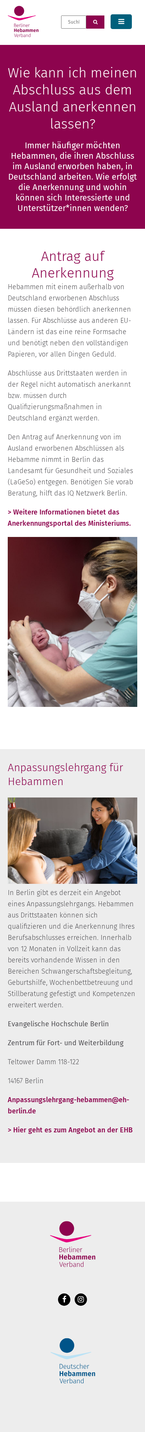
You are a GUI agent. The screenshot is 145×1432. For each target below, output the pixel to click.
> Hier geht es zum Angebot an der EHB (70, 1130)
